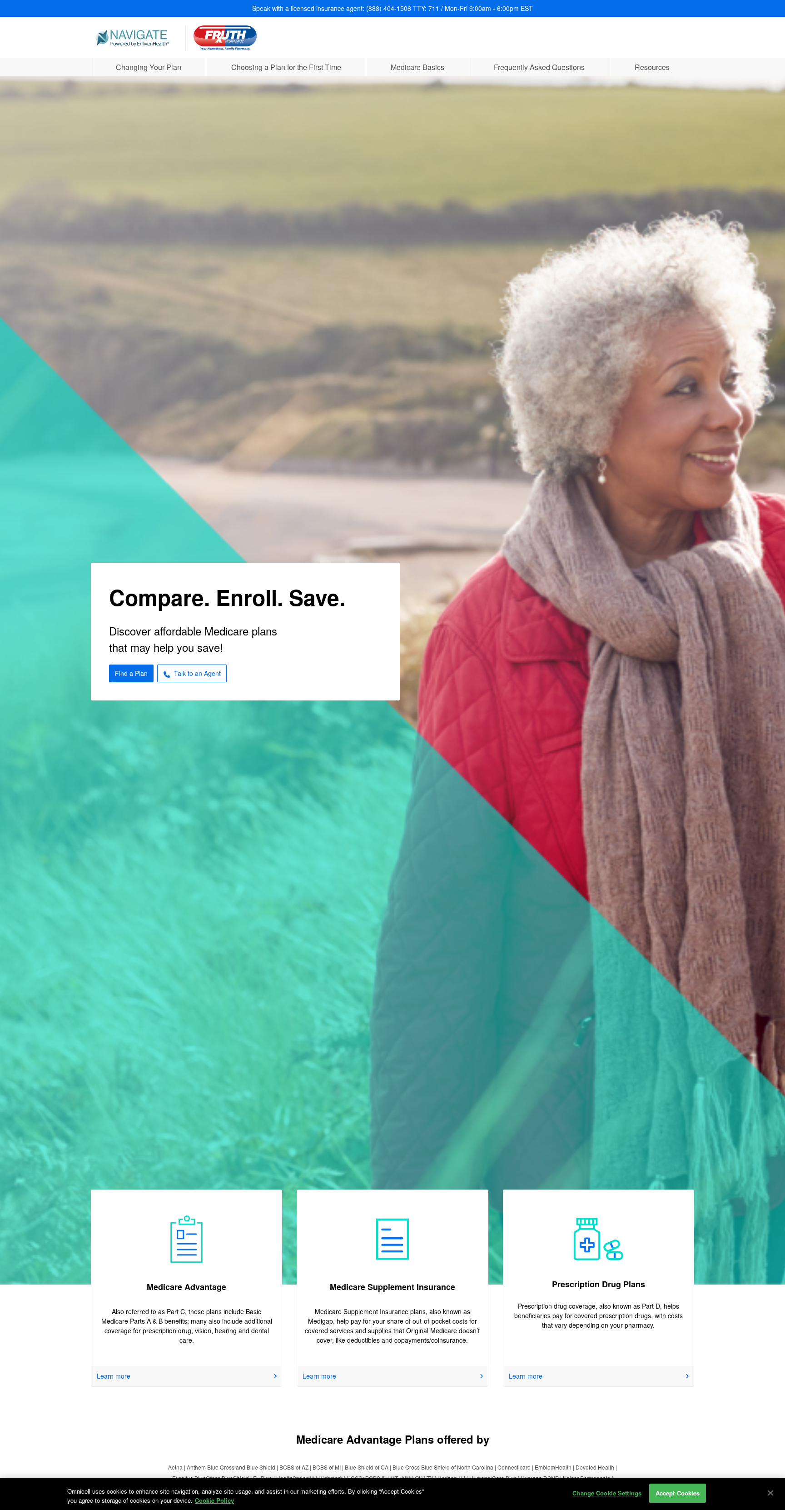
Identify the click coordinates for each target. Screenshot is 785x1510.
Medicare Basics (417, 67)
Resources (652, 67)
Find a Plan (131, 673)
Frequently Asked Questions (539, 67)
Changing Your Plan (148, 67)
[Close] (770, 1493)
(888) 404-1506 (388, 8)
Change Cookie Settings (606, 1493)
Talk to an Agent (197, 673)
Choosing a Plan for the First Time (286, 67)
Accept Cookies (678, 1493)
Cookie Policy (214, 1500)
